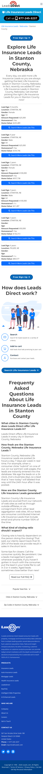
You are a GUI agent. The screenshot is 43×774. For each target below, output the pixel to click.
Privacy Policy (30, 767)
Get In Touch (6, 721)
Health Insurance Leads (10, 681)
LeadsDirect (5, 685)
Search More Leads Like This (23, 127)
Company (4, 709)
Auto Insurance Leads (9, 672)
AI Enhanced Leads (8, 697)
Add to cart (16, 346)
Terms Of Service (16, 767)
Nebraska (24, 26)
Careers (4, 717)
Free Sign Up (20, 38)
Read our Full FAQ (20, 576)
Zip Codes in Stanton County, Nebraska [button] (20, 605)
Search (13, 334)
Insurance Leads (7, 668)
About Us (4, 713)
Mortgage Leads (7, 676)
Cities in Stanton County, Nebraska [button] (20, 597)
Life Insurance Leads (9, 26)
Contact (14, 355)
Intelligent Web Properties (11, 693)
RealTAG (4, 689)
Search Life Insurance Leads (20, 370)
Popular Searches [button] (20, 589)
